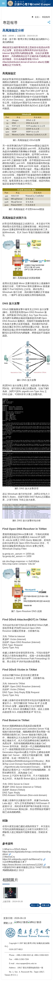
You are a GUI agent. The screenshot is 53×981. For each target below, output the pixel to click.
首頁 (37, 17)
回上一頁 (35, 905)
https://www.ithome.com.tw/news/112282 (22, 865)
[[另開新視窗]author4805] (10, 892)
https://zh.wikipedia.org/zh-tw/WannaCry (22, 859)
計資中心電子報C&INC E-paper (33, 4)
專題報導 (46, 17)
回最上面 (45, 905)
